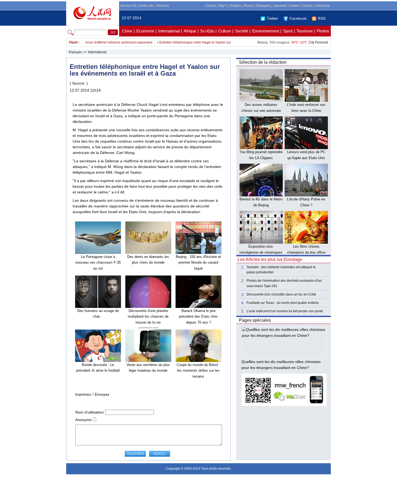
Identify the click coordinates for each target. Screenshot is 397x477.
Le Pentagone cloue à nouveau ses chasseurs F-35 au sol (98, 262)
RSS (321, 18)
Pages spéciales (255, 320)
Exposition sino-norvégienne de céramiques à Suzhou (261, 252)
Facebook (298, 18)
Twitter (272, 18)
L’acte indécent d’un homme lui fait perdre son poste (285, 311)
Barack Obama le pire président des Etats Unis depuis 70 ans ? (198, 316)
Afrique (190, 31)
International (169, 31)
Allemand (323, 6)
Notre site (146, 6)
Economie (145, 31)
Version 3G (128, 6)
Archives (162, 6)
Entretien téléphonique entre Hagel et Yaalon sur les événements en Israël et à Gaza (215, 42)
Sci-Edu (207, 31)
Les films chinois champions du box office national (306, 252)
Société (241, 31)
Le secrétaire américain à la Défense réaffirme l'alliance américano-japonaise (89, 42)
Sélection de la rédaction (263, 62)
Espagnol (263, 6)
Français (75, 52)
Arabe (294, 6)
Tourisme (305, 31)
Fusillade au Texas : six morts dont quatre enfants (283, 303)
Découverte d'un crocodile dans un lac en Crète (281, 294)
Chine (127, 31)
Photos (323, 31)
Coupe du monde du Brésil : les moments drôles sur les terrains (198, 370)
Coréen (307, 6)
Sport (287, 31)
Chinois (210, 6)
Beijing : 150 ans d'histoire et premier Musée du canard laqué (198, 262)
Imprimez (83, 394)
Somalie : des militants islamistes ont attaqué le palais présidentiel (281, 269)
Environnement (265, 31)
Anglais (235, 6)
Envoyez (102, 394)
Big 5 (223, 6)
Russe (248, 6)
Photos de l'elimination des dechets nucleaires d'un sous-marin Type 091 (284, 283)
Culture (224, 31)
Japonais (280, 6)
